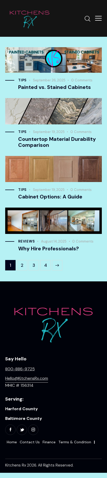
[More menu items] (94, 442)
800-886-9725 (20, 369)
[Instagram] (33, 430)
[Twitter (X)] (22, 430)
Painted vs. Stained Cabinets (54, 87)
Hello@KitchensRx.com (26, 378)
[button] (98, 18)
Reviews (26, 241)
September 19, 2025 (49, 132)
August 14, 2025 (53, 241)
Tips (22, 80)
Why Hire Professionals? (48, 249)
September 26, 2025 (49, 80)
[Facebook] (10, 430)
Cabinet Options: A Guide (50, 197)
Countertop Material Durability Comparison (57, 142)
